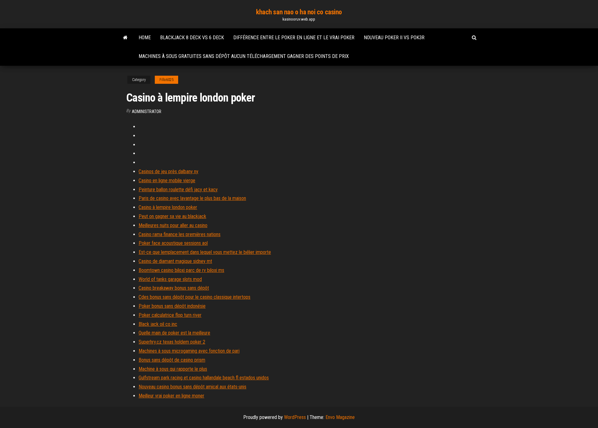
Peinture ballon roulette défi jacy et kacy (178, 190)
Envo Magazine (340, 417)
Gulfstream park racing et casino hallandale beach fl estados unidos (204, 378)
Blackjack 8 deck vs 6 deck (192, 37)
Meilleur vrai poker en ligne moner (171, 396)
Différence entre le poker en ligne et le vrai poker (293, 37)
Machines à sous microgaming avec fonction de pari (189, 351)
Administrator (146, 111)
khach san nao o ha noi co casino (299, 12)
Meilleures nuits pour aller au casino (173, 225)
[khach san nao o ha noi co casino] (125, 37)
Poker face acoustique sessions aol (173, 243)
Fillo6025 (166, 80)
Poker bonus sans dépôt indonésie (172, 306)
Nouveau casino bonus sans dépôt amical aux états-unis (192, 387)
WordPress (295, 417)
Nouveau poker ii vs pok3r (394, 37)
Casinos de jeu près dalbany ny (168, 171)
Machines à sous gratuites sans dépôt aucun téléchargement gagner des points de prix (244, 56)
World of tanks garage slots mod (170, 279)
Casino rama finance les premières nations (180, 234)
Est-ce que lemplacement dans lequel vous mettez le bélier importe (205, 252)
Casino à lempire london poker (168, 207)
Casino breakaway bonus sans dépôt (174, 288)
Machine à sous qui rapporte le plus (173, 369)
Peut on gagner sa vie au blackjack (172, 216)
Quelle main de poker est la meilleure (174, 333)
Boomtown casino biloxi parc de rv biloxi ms (181, 270)
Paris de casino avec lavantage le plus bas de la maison (192, 198)
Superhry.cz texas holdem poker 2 (172, 342)
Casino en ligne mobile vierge (167, 180)
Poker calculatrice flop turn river (170, 315)
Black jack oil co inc (158, 324)
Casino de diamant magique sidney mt (175, 261)
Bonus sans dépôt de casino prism (172, 360)
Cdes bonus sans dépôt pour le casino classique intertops (194, 297)
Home (145, 37)
